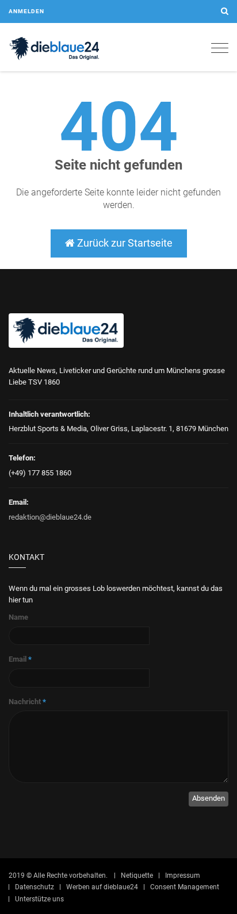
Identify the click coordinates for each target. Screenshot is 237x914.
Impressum (182, 875)
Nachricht (27, 701)
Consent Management (184, 887)
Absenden (208, 798)
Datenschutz (34, 887)
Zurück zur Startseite (124, 243)
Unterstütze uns (39, 899)
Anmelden (26, 11)
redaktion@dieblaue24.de (50, 517)
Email (20, 659)
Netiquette (137, 875)
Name (18, 617)
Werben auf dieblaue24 (102, 887)
